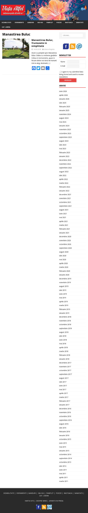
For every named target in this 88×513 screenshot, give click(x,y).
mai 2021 (62, 217)
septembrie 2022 (65, 168)
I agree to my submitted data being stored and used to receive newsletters (71, 74)
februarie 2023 (64, 152)
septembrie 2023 (65, 137)
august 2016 (63, 424)
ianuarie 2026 (64, 99)
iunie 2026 (63, 91)
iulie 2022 (62, 175)
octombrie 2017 (65, 370)
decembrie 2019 (65, 279)
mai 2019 (62, 298)
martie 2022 (63, 183)
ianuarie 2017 (64, 405)
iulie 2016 (62, 428)
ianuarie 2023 (64, 156)
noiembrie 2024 (65, 114)
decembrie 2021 (65, 194)
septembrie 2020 (65, 248)
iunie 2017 (63, 386)
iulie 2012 (62, 466)
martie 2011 (63, 481)
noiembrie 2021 (65, 198)
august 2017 (63, 378)
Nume (62, 62)
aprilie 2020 (63, 263)
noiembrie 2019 (65, 282)
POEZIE (59, 22)
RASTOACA (69, 22)
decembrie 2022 (65, 160)
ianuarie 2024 (64, 126)
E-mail (62, 66)
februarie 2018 (64, 355)
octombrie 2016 (65, 416)
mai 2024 (62, 122)
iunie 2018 (63, 340)
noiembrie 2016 (65, 412)
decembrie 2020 (65, 236)
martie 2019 (63, 305)
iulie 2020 (62, 256)
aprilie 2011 (63, 477)
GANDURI (30, 22)
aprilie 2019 (63, 301)
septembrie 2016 (65, 420)
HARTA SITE (29, 501)
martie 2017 (63, 397)
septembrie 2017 (65, 374)
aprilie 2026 (63, 95)
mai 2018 (62, 343)
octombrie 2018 (65, 324)
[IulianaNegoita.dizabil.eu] (44, 19)
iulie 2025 (62, 103)
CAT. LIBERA (6, 27)
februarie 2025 (64, 106)
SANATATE (79, 22)
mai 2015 (62, 447)
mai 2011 (62, 473)
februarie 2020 (64, 271)
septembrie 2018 (65, 328)
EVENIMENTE (19, 22)
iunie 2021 (63, 214)
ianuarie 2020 (64, 275)
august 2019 (63, 286)
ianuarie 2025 (64, 110)
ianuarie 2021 (64, 233)
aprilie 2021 (63, 221)
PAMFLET (50, 22)
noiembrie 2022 (65, 164)
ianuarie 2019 (64, 313)
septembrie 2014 (65, 458)
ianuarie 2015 (64, 451)
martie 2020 (63, 267)
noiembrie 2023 (65, 129)
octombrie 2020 (65, 244)
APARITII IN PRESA (56, 501)
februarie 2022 (64, 187)
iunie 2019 (63, 294)
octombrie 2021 (65, 202)
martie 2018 (63, 351)
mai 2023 (62, 148)
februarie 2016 (64, 431)
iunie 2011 (63, 470)
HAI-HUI (40, 22)
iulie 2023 (62, 145)
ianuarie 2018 (64, 359)
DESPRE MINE (41, 501)
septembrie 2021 (65, 206)
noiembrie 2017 (65, 367)
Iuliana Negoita (49, 49)
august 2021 (63, 210)
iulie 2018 (62, 336)
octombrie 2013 (65, 462)
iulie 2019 (62, 290)
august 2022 (63, 172)
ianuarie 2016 (64, 435)
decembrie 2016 (65, 409)
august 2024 (63, 118)
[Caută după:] (72, 35)
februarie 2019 (64, 309)
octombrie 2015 (65, 439)
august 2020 (63, 252)
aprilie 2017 (63, 393)
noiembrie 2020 (65, 240)
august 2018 (63, 332)
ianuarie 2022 (64, 191)
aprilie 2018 (63, 347)
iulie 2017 (62, 382)
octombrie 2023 (65, 133)
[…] (49, 63)
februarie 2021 (64, 229)
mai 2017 (62, 389)
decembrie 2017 (65, 363)
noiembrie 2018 (65, 321)
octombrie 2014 (65, 454)
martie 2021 (63, 225)
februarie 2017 (64, 401)
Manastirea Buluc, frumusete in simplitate (42, 43)
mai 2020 (62, 259)
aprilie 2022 (63, 179)
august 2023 (63, 141)
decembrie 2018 (65, 317)
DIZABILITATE (6, 22)
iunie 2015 (63, 443)
